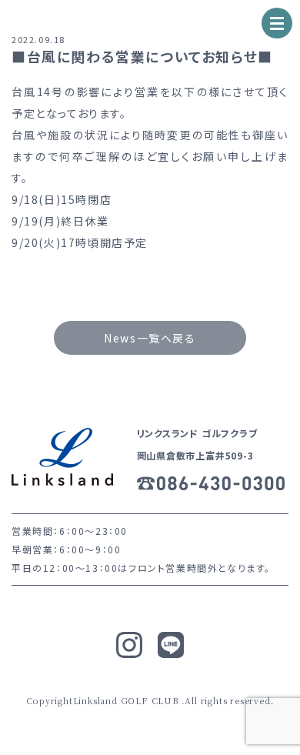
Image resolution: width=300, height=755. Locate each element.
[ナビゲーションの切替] (277, 23)
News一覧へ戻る (149, 338)
